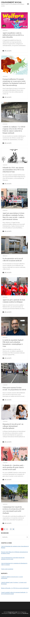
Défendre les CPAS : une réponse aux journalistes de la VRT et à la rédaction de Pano (13, 170)
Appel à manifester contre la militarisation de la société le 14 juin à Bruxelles (13, 35)
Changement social (11, 2)
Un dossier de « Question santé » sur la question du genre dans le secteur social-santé (13, 467)
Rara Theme (12, 613)
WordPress (25, 613)
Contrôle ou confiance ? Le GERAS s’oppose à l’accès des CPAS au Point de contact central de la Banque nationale (14, 130)
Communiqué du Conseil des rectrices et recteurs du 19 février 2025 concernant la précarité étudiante (13, 510)
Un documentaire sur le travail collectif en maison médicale (13, 259)
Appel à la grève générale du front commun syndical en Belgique (14, 301)
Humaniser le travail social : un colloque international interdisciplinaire (13, 426)
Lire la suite (7, 50)
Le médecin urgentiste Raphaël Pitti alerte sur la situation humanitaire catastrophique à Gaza (13, 343)
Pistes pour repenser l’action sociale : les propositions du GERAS (14, 388)
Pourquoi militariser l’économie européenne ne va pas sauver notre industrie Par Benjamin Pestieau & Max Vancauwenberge (14, 82)
